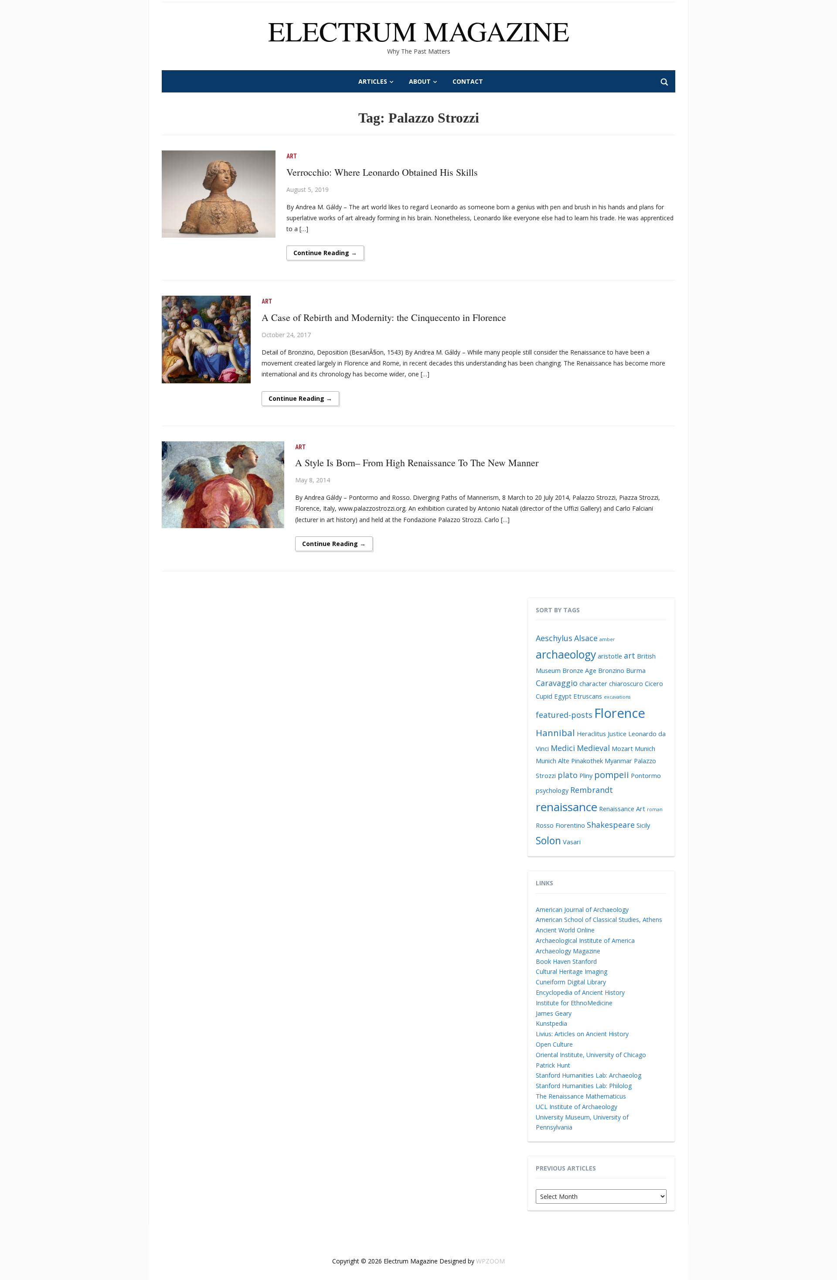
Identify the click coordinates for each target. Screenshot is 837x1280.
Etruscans (587, 696)
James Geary (554, 1013)
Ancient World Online (565, 930)
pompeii (611, 774)
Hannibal (555, 733)
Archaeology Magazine (568, 951)
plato (568, 775)
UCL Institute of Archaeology (576, 1107)
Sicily (643, 825)
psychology (552, 790)
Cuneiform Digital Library (571, 982)
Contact (468, 81)
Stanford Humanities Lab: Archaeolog (588, 1075)
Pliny (585, 775)
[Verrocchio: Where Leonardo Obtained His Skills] (219, 193)
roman (655, 809)
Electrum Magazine (418, 30)
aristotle (610, 656)
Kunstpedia (551, 1023)
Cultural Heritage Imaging (571, 971)
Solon (548, 840)
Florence (619, 713)
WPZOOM (490, 1261)
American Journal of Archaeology (582, 909)
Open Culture (554, 1044)
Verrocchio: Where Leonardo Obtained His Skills (382, 172)
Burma (636, 670)
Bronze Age (579, 670)
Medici (563, 748)
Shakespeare (611, 824)
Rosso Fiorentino (560, 825)
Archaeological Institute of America (585, 940)
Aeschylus (554, 638)
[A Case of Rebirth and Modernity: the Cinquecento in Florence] (206, 339)
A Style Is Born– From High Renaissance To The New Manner (416, 462)
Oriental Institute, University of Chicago (591, 1055)
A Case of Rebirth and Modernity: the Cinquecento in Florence (384, 317)
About (420, 81)
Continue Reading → (325, 253)
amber (607, 639)
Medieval (593, 748)
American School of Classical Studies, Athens (599, 919)
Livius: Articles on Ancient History (582, 1034)
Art (291, 156)
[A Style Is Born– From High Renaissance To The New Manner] (223, 484)
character (593, 683)
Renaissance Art (622, 808)
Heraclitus (591, 733)
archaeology (566, 654)
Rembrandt (591, 790)
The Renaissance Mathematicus (581, 1096)
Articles (372, 81)
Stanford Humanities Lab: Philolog (584, 1086)
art (629, 655)
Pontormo (646, 775)
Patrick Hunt (553, 1065)
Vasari (572, 841)
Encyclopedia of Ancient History (580, 992)
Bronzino (611, 670)
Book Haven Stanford (566, 961)
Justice (617, 733)
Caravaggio (557, 683)
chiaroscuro (626, 683)
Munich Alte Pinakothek (569, 760)
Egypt (563, 696)
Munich (645, 748)
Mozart (622, 748)
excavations (617, 697)
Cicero (654, 683)
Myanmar (618, 760)
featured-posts (564, 715)
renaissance (566, 807)
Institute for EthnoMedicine (574, 1003)
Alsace (586, 638)
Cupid (544, 696)
